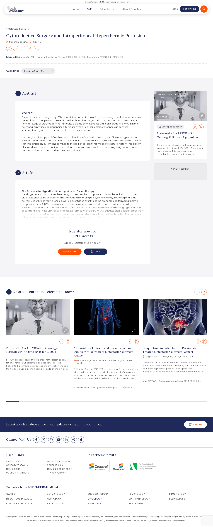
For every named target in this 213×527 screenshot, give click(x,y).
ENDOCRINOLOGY (98, 493)
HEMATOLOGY (136, 493)
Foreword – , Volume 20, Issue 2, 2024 (178, 137)
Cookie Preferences (17, 472)
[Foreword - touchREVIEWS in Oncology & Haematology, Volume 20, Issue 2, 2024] (38, 317)
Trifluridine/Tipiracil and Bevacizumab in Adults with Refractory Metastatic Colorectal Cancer (104, 351)
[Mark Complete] (15, 48)
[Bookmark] (22, 48)
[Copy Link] (29, 48)
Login (175, 9)
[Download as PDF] (36, 48)
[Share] (9, 48)
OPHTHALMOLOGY (139, 498)
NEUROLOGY (54, 498)
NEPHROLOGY (96, 503)
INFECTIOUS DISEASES (19, 498)
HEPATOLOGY (55, 503)
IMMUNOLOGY (177, 493)
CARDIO (11, 493)
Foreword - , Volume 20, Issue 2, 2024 (32, 350)
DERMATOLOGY (56, 493)
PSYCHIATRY (135, 503)
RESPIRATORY (177, 498)
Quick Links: (12, 70)
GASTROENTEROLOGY (19, 503)
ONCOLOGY (95, 498)
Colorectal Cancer (17, 29)
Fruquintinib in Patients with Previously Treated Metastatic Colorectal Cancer (169, 350)
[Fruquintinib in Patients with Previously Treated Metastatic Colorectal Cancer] (175, 317)
